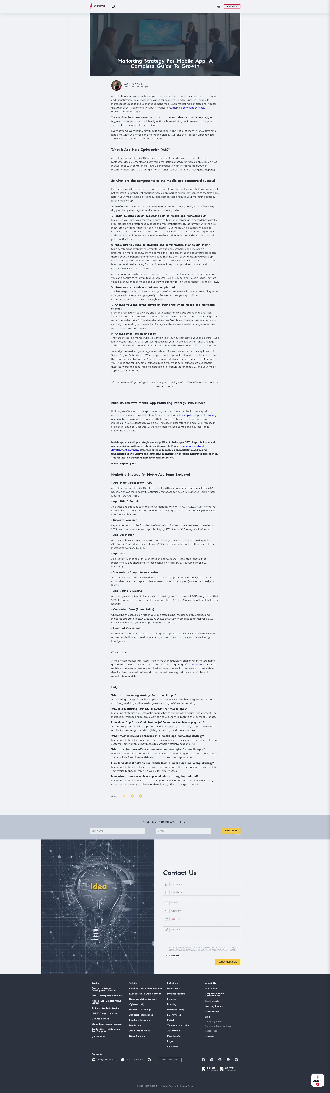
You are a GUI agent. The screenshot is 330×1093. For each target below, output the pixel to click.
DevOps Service (100, 1019)
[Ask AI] (317, 1080)
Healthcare (173, 989)
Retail (170, 1020)
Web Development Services (107, 996)
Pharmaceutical (176, 994)
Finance (171, 999)
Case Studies (212, 1012)
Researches (211, 1031)
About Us (210, 983)
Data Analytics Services (142, 999)
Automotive (173, 1031)
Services (96, 983)
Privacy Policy (186, 1086)
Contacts (97, 1054)
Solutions (134, 983)
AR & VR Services (139, 1031)
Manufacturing (175, 1010)
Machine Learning (139, 1020)
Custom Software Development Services (104, 990)
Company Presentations (218, 1026)
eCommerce (174, 1015)
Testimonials (212, 1001)
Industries (172, 983)
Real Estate (174, 1036)
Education (172, 1047)
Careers (209, 1037)
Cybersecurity (137, 1005)
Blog (207, 1017)
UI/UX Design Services (104, 1014)
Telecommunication (178, 1026)
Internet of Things (140, 1010)
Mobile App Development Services (106, 1002)
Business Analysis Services (106, 1008)
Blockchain (135, 1026)
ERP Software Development (145, 994)
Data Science (137, 1036)
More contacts (170, 1060)
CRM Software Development (145, 989)
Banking (171, 1005)
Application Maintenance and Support (106, 1030)
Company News (213, 1021)
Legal (170, 1041)
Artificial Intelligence (141, 1015)
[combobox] (174, 919)
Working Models (214, 1006)
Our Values (211, 989)
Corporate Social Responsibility (215, 995)
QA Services (98, 1037)
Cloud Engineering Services (107, 1024)
